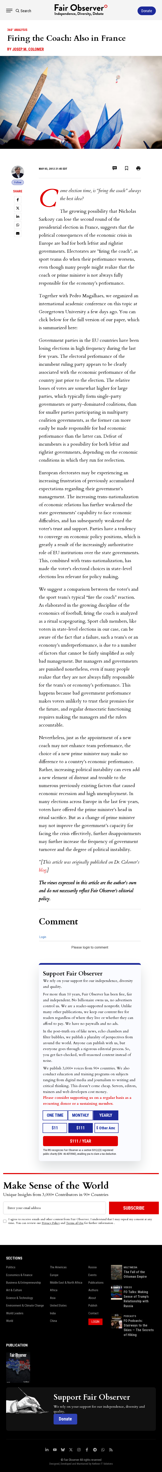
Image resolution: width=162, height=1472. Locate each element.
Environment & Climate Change (25, 1305)
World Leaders (14, 1313)
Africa (53, 1290)
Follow (17, 182)
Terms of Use (75, 1223)
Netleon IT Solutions (102, 1463)
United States (58, 1305)
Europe (54, 1275)
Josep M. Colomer (28, 49)
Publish (92, 1305)
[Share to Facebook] (17, 199)
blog (42, 870)
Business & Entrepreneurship (23, 1282)
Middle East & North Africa (66, 1282)
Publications (96, 1282)
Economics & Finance (19, 1275)
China (53, 1321)
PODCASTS (130, 1316)
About (92, 1298)
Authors (93, 1290)
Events (92, 1275)
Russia (92, 1267)
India (53, 1313)
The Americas (58, 1267)
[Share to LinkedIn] (17, 216)
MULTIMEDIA (130, 1267)
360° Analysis (17, 30)
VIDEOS (128, 1287)
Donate (65, 1419)
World (9, 1321)
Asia (52, 1298)
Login (42, 937)
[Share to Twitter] (17, 208)
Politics (10, 1267)
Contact (93, 1313)
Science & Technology (19, 1298)
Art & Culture (14, 1290)
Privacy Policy (51, 1223)
